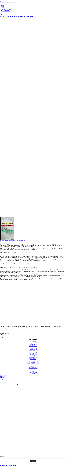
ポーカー (33, 374)
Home (3, 5)
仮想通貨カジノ (33, 369)
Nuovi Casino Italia (33, 373)
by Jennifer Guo (8, 18)
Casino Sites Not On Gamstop (33, 346)
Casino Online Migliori (33, 344)
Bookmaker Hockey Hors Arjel (33, 367)
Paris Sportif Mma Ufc (33, 366)
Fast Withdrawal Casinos (5, 10)
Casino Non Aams (33, 359)
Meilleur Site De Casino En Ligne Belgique (33, 361)
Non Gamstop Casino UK (33, 349)
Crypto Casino (33, 371)
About (3, 6)
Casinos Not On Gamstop (33, 342)
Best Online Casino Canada (33, 347)
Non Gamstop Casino (33, 356)
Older (3, 379)
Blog (3, 8)
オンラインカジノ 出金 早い (33, 368)
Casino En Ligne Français (33, 372)
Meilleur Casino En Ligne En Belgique (33, 363)
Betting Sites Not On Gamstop (6, 9)
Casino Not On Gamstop (33, 354)
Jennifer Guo (8, 375)
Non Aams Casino (33, 360)
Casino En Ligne (33, 355)
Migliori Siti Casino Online (6, 11)
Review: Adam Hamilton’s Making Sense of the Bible (16, 16)
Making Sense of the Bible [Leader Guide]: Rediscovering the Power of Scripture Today (12, 240)
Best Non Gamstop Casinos (6, 12)
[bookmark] (7, 2)
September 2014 (2, 376)
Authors (3, 7)
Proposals (14, 465)
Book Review (14, 18)
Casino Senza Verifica (33, 370)
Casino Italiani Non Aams (33, 345)
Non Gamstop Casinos (33, 341)
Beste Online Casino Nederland (33, 351)
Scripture (17, 18)
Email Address (2, 333)
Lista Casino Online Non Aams (33, 364)
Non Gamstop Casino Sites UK (33, 350)
